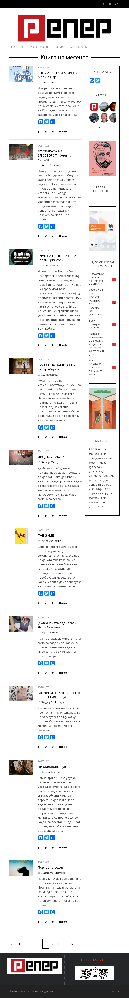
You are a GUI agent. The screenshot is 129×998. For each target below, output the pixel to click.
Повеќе (63, 131)
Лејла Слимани (49, 632)
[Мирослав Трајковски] (114, 118)
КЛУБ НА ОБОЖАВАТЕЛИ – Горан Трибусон (58, 258)
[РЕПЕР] (94, 107)
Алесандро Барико (51, 540)
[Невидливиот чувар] (21, 767)
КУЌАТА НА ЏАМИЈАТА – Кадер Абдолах (56, 367)
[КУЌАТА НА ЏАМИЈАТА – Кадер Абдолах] (21, 366)
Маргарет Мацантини (53, 872)
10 (58, 944)
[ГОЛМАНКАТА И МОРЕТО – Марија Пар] (21, 74)
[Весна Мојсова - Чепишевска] (104, 107)
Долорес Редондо (50, 772)
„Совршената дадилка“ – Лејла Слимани (57, 625)
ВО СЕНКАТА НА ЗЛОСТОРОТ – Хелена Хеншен (54, 155)
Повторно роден (51, 867)
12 (71, 944)
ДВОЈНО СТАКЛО (51, 456)
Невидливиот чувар (54, 766)
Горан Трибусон (50, 265)
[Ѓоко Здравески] (114, 107)
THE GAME (46, 535)
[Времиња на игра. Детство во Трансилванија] (21, 693)
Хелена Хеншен (50, 165)
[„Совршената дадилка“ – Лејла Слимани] (21, 624)
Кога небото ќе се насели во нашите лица (95, 367)
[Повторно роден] (21, 868)
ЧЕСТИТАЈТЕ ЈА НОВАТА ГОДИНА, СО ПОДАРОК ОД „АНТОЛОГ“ (96, 302)
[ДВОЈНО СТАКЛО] (21, 457)
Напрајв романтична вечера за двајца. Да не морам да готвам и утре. (96, 344)
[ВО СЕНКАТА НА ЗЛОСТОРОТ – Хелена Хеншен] (21, 152)
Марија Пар (47, 82)
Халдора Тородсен (51, 462)
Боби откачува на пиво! (94, 324)
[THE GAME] (21, 536)
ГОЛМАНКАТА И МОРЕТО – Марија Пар (59, 75)
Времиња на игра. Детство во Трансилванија (59, 694)
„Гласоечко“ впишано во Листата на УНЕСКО (96, 279)
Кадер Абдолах (49, 374)
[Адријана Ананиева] (104, 118)
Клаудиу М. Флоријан (53, 702)
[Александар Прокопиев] (94, 118)
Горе (112, 991)
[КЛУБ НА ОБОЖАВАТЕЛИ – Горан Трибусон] (21, 257)
